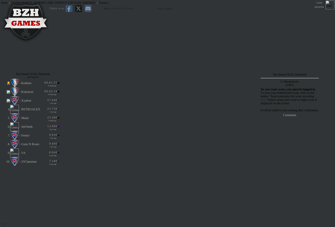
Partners (103, 2)
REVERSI (75, 2)
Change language (165, 8)
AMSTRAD (88, 2)
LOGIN (319, 3)
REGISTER (319, 7)
